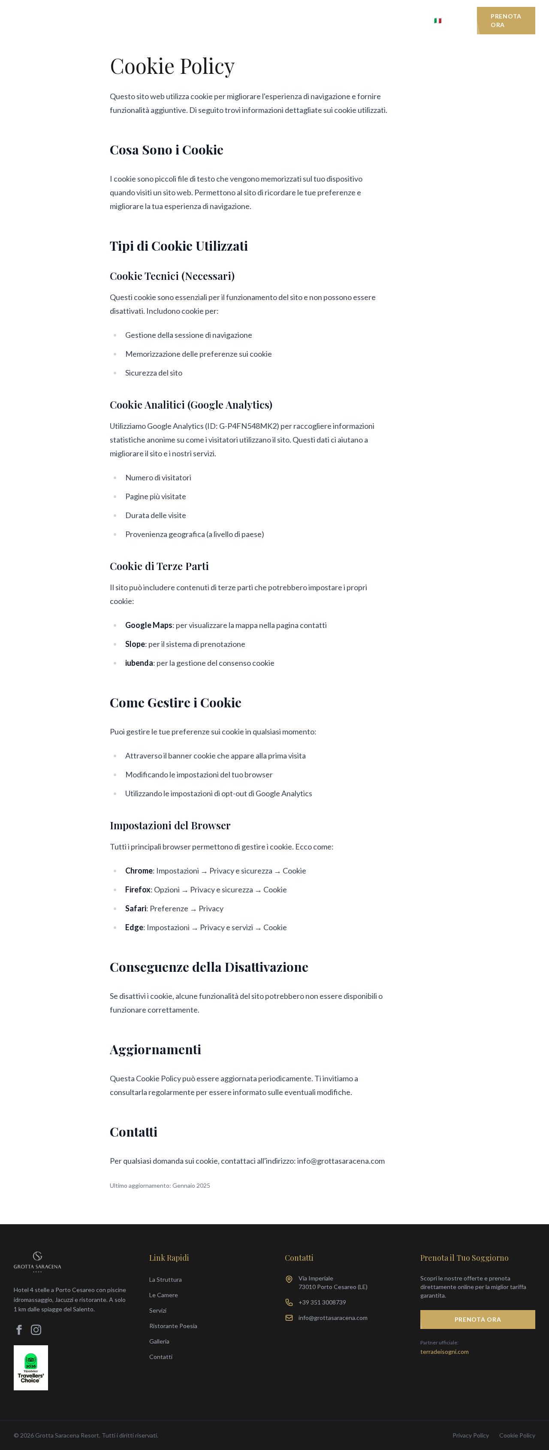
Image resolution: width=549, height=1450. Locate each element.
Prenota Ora (506, 20)
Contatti (401, 20)
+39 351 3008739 (322, 1302)
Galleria (324, 20)
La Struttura (165, 1279)
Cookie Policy (517, 1435)
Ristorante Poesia (173, 1325)
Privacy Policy (470, 1435)
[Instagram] (36, 1330)
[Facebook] (19, 1330)
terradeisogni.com (444, 1351)
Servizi (197, 20)
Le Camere (161, 20)
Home (78, 20)
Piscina (233, 20)
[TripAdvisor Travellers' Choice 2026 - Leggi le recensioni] (31, 1367)
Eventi (362, 20)
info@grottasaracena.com (333, 1317)
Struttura (117, 20)
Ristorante (278, 20)
